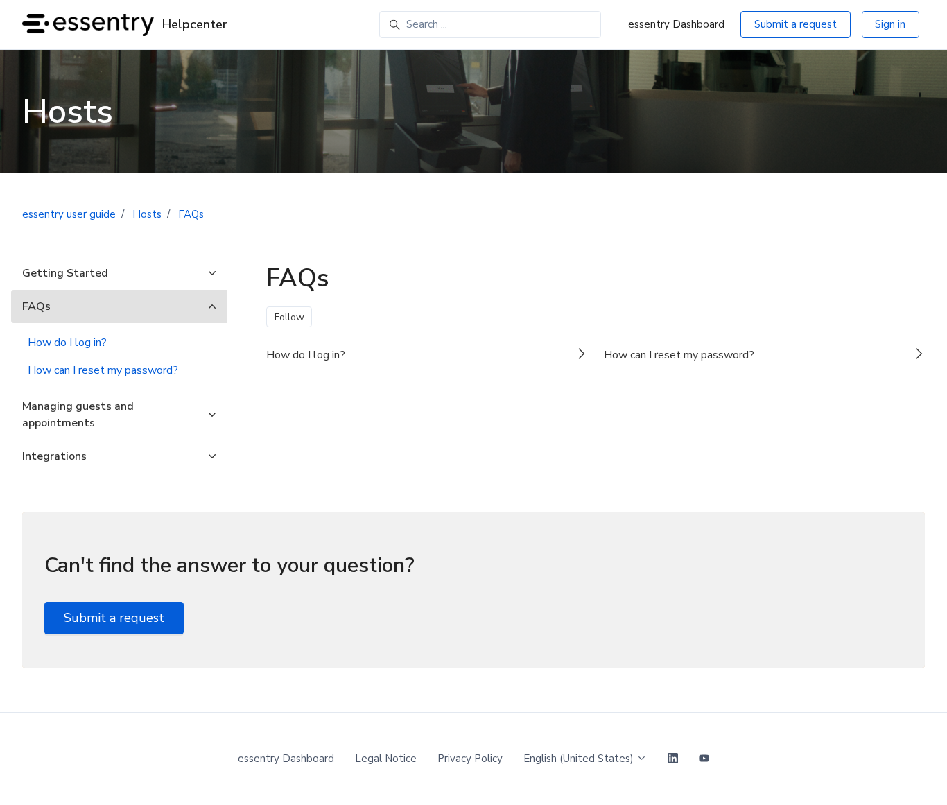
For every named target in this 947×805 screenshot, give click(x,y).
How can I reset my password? (103, 370)
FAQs (191, 214)
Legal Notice (386, 758)
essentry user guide (69, 214)
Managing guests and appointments (78, 415)
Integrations (54, 456)
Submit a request (795, 24)
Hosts (147, 214)
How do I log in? (67, 342)
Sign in (890, 24)
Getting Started (65, 273)
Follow (289, 317)
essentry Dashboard (676, 24)
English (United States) (579, 758)
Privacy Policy (470, 758)
